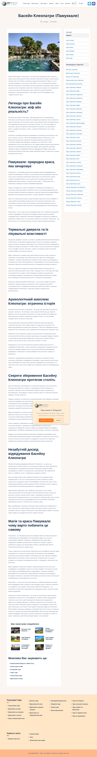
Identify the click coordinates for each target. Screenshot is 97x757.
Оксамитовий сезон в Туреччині (74, 80)
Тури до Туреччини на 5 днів (73, 205)
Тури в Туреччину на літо (73, 180)
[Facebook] (93, 3)
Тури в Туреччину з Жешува (73, 126)
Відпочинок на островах (15, 712)
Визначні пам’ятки (14, 739)
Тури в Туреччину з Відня (73, 105)
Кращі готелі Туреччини (72, 76)
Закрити (58, 420)
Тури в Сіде (69, 58)
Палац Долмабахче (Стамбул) (49, 630)
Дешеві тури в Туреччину (73, 73)
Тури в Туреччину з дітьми (73, 119)
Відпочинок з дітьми (14, 715)
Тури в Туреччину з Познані (73, 151)
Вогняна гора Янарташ (26, 630)
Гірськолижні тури (16, 675)
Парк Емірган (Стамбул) (25, 638)
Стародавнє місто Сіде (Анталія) (25, 646)
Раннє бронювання (57, 710)
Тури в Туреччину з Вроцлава (74, 112)
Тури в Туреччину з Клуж (73, 137)
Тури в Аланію (70, 40)
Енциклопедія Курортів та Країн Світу (22, 663)
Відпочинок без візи (36, 704)
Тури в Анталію (70, 44)
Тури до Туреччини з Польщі (74, 198)
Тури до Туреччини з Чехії (73, 201)
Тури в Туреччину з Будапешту (74, 94)
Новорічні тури (55, 704)
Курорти (68, 35)
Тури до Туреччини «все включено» (76, 187)
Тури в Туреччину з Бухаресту (74, 98)
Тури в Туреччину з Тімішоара (74, 166)
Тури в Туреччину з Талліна (73, 162)
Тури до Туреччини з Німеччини (74, 194)
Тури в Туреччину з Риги (72, 158)
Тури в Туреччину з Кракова (73, 141)
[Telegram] (89, 3)
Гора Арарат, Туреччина (49, 638)
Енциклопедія (34, 734)
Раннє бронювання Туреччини (74, 84)
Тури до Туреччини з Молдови (74, 191)
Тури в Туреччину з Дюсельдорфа (75, 123)
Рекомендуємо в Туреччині (74, 64)
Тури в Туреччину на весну (73, 173)
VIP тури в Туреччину (72, 69)
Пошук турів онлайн (16, 666)
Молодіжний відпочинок (58, 701)
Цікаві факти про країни (37, 740)
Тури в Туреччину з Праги (73, 155)
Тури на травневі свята (79, 713)
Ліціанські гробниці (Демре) (48, 646)
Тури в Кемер (69, 54)
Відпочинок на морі (16, 678)
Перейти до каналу (46, 420)
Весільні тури (34, 701)
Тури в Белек (69, 47)
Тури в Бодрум (70, 51)
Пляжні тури (55, 707)
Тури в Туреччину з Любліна (73, 144)
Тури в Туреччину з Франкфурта (75, 169)
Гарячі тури (14, 672)
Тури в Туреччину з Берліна (73, 87)
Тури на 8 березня (78, 701)
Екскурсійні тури (15, 669)
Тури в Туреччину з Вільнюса (74, 109)
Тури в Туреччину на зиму (73, 176)
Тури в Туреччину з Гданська (74, 116)
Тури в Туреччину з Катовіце (74, 130)
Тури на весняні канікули (80, 704)
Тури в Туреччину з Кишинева (74, 133)
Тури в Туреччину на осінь (73, 183)
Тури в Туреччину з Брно (73, 91)
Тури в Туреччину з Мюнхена (74, 148)
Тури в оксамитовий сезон (16, 718)
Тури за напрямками (78, 716)
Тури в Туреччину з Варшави (74, 101)
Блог (31, 737)
